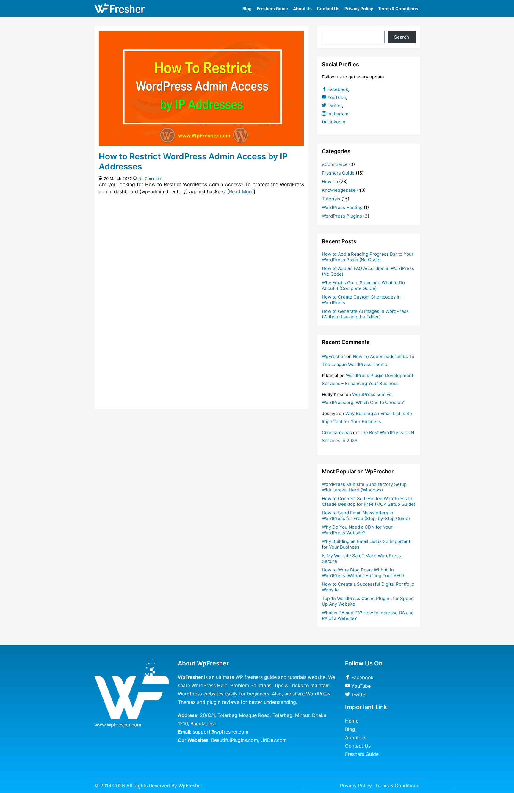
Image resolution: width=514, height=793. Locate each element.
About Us (302, 8)
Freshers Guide (272, 8)
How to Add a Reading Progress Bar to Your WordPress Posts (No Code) (367, 257)
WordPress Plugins (342, 216)
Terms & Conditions (398, 8)
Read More (241, 191)
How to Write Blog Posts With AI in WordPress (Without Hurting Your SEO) (363, 572)
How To (330, 181)
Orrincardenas (337, 432)
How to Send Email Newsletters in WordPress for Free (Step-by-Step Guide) (366, 515)
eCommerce (335, 164)
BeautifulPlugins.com (234, 740)
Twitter (334, 105)
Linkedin (335, 122)
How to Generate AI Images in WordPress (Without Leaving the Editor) (365, 314)
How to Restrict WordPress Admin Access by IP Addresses (193, 161)
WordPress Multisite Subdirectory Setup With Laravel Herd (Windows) (364, 487)
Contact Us (328, 8)
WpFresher (333, 356)
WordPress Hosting (342, 207)
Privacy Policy (358, 8)
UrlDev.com (274, 740)
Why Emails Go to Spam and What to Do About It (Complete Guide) (363, 285)
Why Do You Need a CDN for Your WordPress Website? (357, 530)
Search (401, 37)
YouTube (336, 97)
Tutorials (331, 199)
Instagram (337, 114)
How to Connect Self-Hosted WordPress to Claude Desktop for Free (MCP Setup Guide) (368, 501)
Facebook (337, 89)
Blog (247, 8)
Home (351, 721)
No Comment (150, 178)
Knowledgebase (339, 190)
